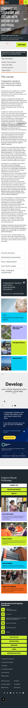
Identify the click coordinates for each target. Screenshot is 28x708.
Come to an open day (11, 623)
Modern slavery (4, 687)
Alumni (14, 649)
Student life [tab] (14, 485)
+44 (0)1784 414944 (18, 293)
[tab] (3, 44)
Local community (5, 672)
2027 (7, 43)
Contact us (8, 614)
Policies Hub (17, 687)
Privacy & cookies (5, 680)
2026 (3, 43)
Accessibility (17, 684)
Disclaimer (16, 680)
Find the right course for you (9, 35)
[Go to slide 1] (12, 405)
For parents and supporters (7, 658)
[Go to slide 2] (15, 405)
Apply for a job (14, 637)
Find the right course (11, 627)
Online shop (14, 645)
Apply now (21, 45)
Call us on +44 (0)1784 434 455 (11, 610)
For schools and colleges (7, 662)
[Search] (26, 2)
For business (4, 665)
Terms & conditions (5, 684)
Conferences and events (14, 653)
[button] (2, 374)
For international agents (7, 669)
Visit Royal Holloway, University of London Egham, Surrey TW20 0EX (16, 618)
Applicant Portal (14, 641)
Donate (8, 632)
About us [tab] (14, 493)
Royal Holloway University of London (4, 2)
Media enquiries (5, 676)
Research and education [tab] (14, 489)
